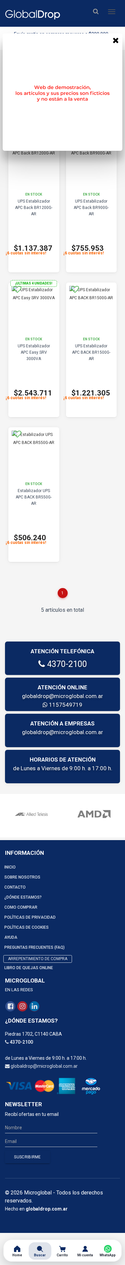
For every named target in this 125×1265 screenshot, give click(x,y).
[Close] (115, 40)
